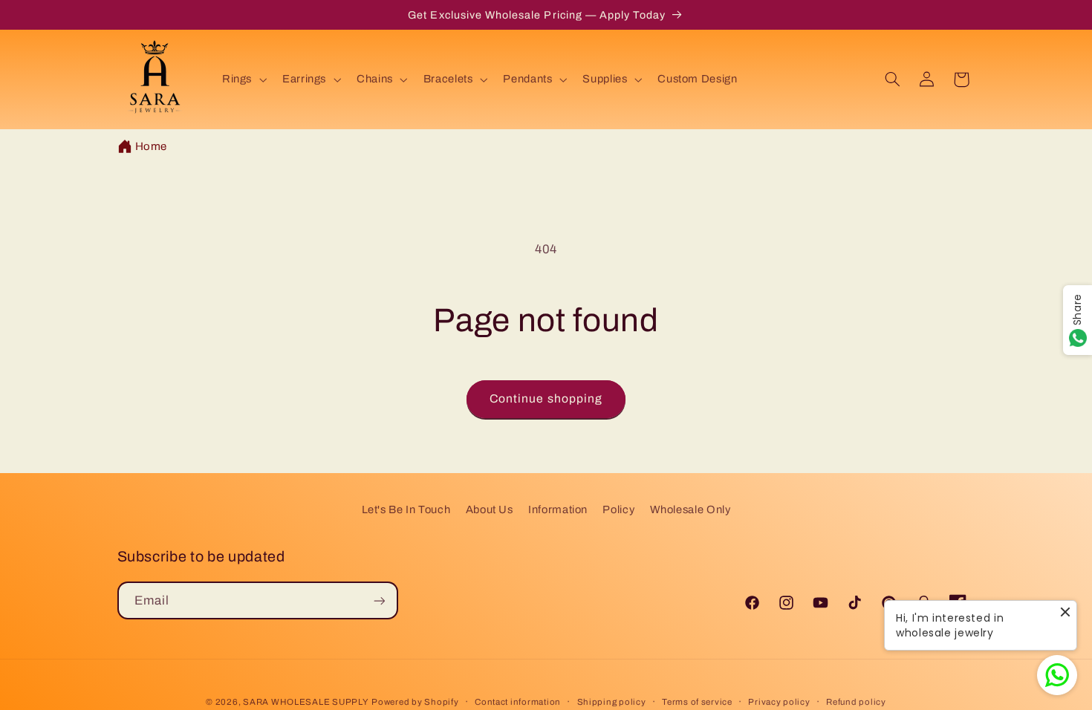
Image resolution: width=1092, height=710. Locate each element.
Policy (618, 509)
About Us (489, 509)
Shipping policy (611, 701)
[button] (242, 79)
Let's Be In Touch (406, 509)
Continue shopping (546, 398)
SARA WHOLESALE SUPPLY (305, 701)
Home (151, 146)
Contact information (518, 701)
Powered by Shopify (414, 701)
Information (558, 509)
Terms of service (697, 701)
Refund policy (856, 701)
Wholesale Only (690, 509)
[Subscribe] (379, 600)
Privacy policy (779, 701)
